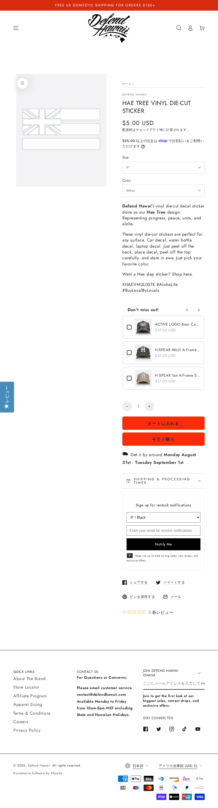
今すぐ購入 (163, 439)
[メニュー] (16, 28)
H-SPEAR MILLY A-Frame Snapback (177, 349)
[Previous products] (187, 310)
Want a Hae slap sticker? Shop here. (157, 274)
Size (125, 157)
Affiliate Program (30, 696)
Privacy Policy (26, 730)
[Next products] (199, 310)
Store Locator (26, 687)
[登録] (203, 683)
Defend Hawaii (134, 95)
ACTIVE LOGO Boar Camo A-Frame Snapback (177, 324)
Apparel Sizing (27, 704)
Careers (20, 722)
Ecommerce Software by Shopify (37, 773)
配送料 (127, 129)
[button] (179, 28)
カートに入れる (163, 423)
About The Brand (29, 679)
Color (126, 180)
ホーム (126, 84)
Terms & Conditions (32, 713)
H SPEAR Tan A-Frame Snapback (177, 375)
